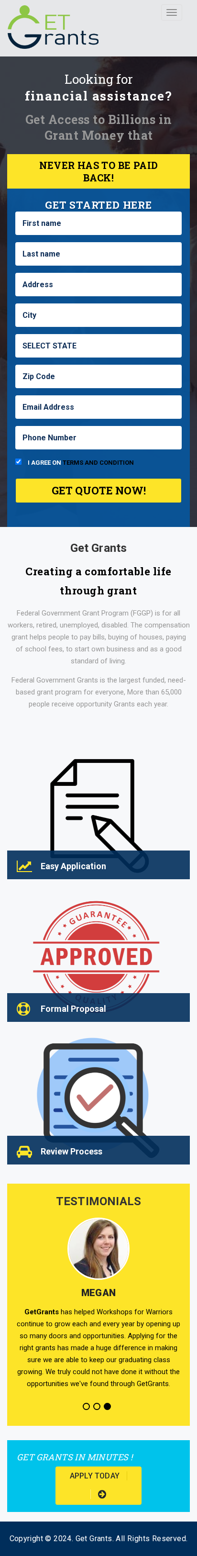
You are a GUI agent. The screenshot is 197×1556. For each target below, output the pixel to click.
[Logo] (53, 24)
